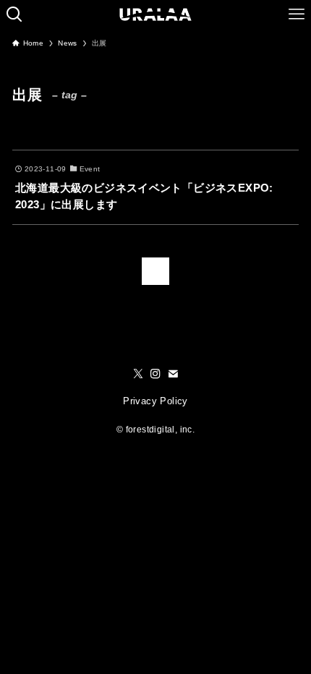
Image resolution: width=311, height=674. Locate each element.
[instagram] (155, 373)
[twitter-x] (138, 373)
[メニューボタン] (296, 14)
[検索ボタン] (14, 14)
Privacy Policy (155, 401)
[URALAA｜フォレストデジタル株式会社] (156, 14)
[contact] (172, 373)
